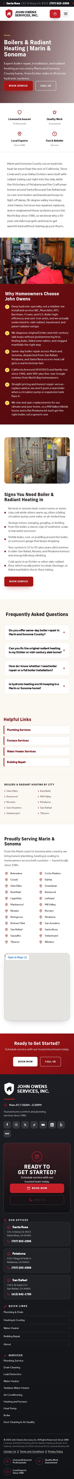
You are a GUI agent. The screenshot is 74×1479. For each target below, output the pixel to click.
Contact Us (10, 1451)
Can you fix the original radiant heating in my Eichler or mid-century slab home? (35, 650)
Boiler (7, 1415)
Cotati (14, 879)
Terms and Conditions (32, 1451)
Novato (10, 802)
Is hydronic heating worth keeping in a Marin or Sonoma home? (34, 686)
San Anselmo (14, 807)
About (7, 1344)
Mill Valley (45, 796)
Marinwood (16, 904)
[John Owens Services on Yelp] (61, 1124)
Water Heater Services (21, 751)
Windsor (49, 941)
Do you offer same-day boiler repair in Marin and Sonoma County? (34, 632)
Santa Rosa (51, 929)
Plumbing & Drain (13, 1312)
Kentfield (45, 791)
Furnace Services (18, 740)
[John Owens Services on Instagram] (16, 1124)
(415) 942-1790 (21, 1294)
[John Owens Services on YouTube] (43, 1124)
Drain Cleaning (12, 1367)
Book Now (25, 1061)
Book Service (18, 85)
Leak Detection (12, 1374)
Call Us (45, 85)
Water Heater (11, 1328)
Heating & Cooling (14, 1320)
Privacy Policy (55, 1451)
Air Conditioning (13, 1394)
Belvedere (16, 873)
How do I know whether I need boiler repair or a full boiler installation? (33, 668)
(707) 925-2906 (59, 3)
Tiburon (44, 813)
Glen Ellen (12, 791)
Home (7, 35)
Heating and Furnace (15, 1401)
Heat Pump (10, 1408)
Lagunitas (16, 898)
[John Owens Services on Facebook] (7, 1124)
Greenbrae (51, 885)
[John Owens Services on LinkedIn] (52, 1124)
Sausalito (15, 935)
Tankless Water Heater (16, 1387)
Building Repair (16, 762)
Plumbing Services (19, 729)
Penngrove (16, 917)
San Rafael (46, 807)
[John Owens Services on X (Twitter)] (25, 1124)
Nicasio (14, 910)
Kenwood (12, 796)
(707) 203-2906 (21, 1267)
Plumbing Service (13, 1360)
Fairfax (48, 879)
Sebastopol (13, 813)
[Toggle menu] (66, 14)
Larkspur (50, 898)
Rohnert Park (17, 923)
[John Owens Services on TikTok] (34, 1124)
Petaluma (45, 802)
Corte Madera (53, 873)
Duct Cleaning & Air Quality (19, 1422)
